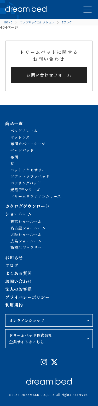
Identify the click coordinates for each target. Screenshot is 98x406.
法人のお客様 (18, 289)
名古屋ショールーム (28, 227)
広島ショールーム (26, 240)
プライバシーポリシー (27, 297)
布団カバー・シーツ (27, 143)
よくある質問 (18, 273)
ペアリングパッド (25, 182)
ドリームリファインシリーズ (35, 196)
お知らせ (14, 258)
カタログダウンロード (27, 206)
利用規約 (14, 305)
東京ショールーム (26, 221)
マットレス (20, 137)
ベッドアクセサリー (28, 169)
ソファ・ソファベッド (30, 176)
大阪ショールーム (26, 234)
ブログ (12, 265)
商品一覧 (14, 123)
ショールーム (18, 214)
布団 (14, 156)
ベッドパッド (22, 150)
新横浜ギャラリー (26, 247)
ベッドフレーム (24, 130)
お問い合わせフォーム (49, 75)
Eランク (67, 22)
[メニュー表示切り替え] (87, 9)
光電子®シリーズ (25, 189)
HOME (8, 22)
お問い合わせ (18, 281)
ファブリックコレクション (37, 22)
